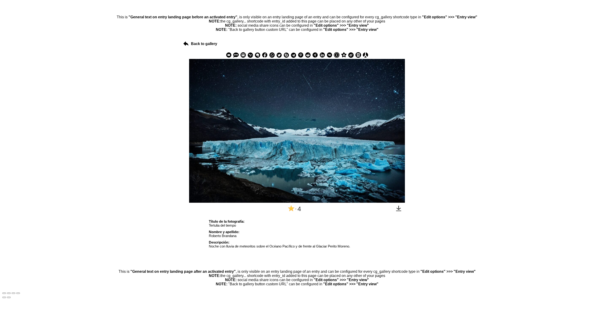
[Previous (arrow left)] (4, 297)
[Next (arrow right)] (9, 297)
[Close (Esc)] (4, 293)
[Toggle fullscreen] (13, 293)
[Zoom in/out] (18, 293)
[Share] (9, 293)
